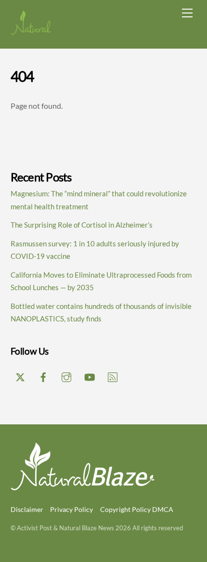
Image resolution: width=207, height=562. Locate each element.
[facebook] (43, 375)
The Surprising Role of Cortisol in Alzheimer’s (82, 224)
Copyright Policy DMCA (136, 509)
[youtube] (89, 375)
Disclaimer (27, 509)
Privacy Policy (71, 509)
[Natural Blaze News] (47, 31)
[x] (20, 375)
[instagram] (66, 375)
